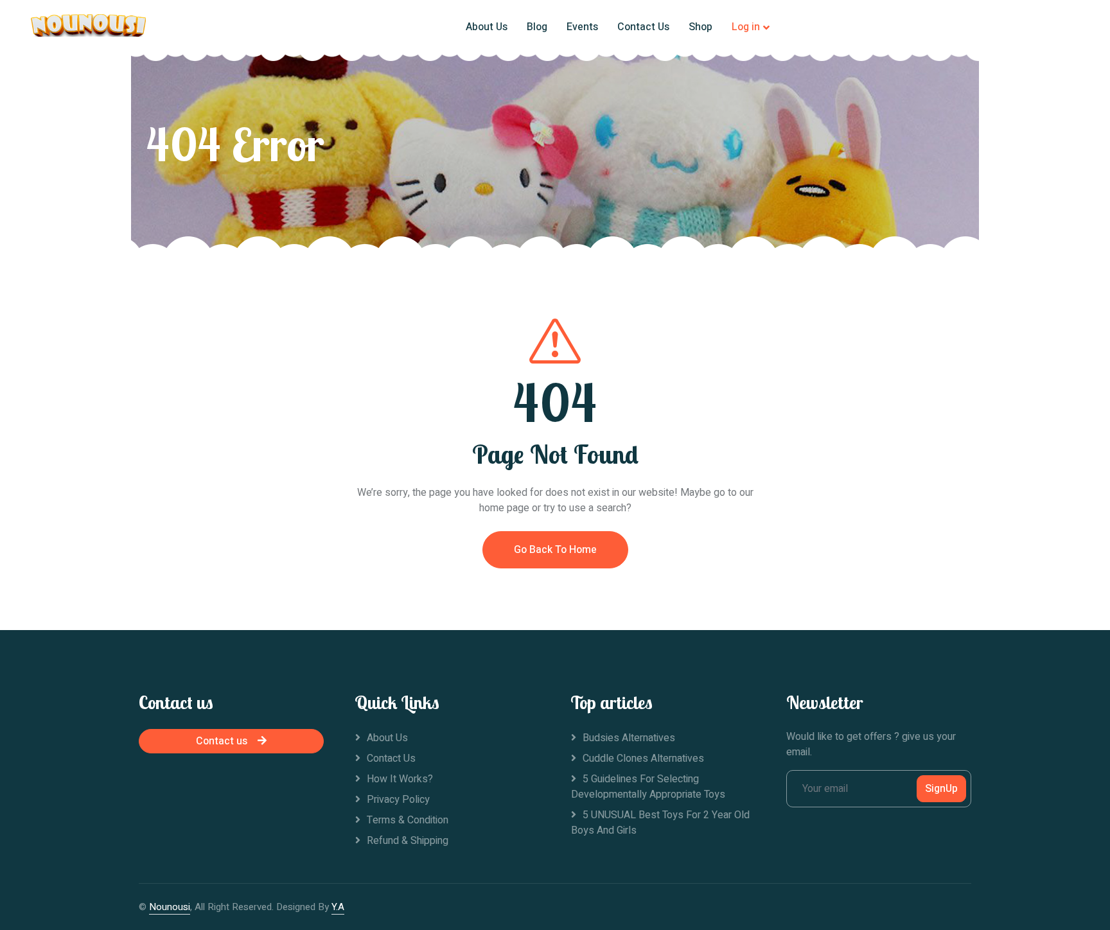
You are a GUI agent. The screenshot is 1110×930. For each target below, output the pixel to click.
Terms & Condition (407, 820)
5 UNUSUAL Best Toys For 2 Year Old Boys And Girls (660, 822)
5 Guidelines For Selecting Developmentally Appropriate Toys (648, 786)
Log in (746, 27)
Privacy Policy (398, 799)
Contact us (221, 741)
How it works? (400, 779)
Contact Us (643, 27)
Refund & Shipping (407, 840)
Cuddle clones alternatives (643, 758)
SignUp (941, 788)
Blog (537, 27)
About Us (486, 27)
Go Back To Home (555, 549)
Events (582, 27)
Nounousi (169, 907)
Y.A (337, 907)
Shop (700, 27)
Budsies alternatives (629, 738)
